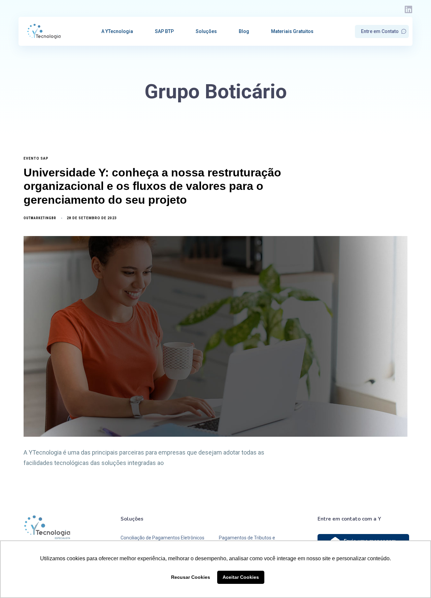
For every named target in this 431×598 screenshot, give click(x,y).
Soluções (206, 31)
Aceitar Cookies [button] (241, 577)
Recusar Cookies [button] (190, 577)
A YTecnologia (117, 31)
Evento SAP (36, 158)
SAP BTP (164, 31)
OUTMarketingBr (40, 218)
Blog (244, 31)
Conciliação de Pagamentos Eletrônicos (162, 537)
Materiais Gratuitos (292, 31)
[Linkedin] (408, 9)
